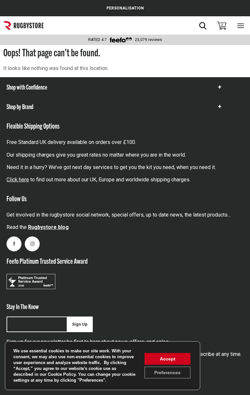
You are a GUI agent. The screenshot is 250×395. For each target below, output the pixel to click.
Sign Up (80, 324)
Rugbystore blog (48, 227)
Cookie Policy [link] (62, 374)
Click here (18, 179)
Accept (167, 358)
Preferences (167, 372)
